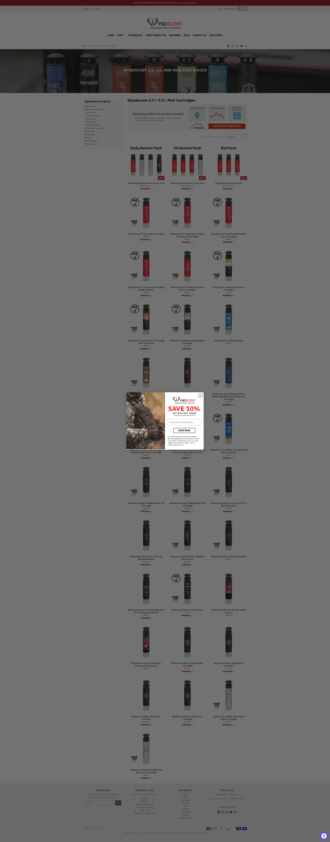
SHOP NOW (184, 430)
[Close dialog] (200, 395)
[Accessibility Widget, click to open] (324, 836)
